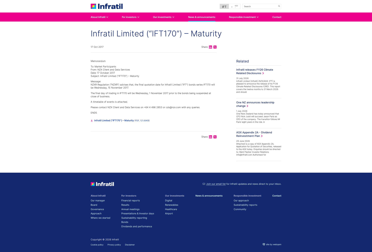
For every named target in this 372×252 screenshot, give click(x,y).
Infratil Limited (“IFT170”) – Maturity (122, 120)
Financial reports (130, 200)
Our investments (162, 17)
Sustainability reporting (134, 217)
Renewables (171, 204)
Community (240, 209)
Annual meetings (130, 209)
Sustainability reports (245, 204)
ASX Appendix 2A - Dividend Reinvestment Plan (254, 134)
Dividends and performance (136, 226)
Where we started (100, 217)
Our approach (241, 200)
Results (125, 204)
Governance (97, 209)
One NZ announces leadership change (255, 104)
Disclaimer (130, 244)
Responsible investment (242, 17)
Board (94, 204)
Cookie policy (97, 244)
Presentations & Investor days (137, 213)
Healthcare (171, 209)
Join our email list (216, 183)
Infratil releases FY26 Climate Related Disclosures (254, 71)
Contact (276, 17)
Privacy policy (114, 244)
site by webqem (273, 244)
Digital (168, 200)
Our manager (98, 200)
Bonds (124, 222)
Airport (169, 213)
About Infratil (98, 17)
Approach (96, 213)
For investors (129, 17)
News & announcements (201, 17)
